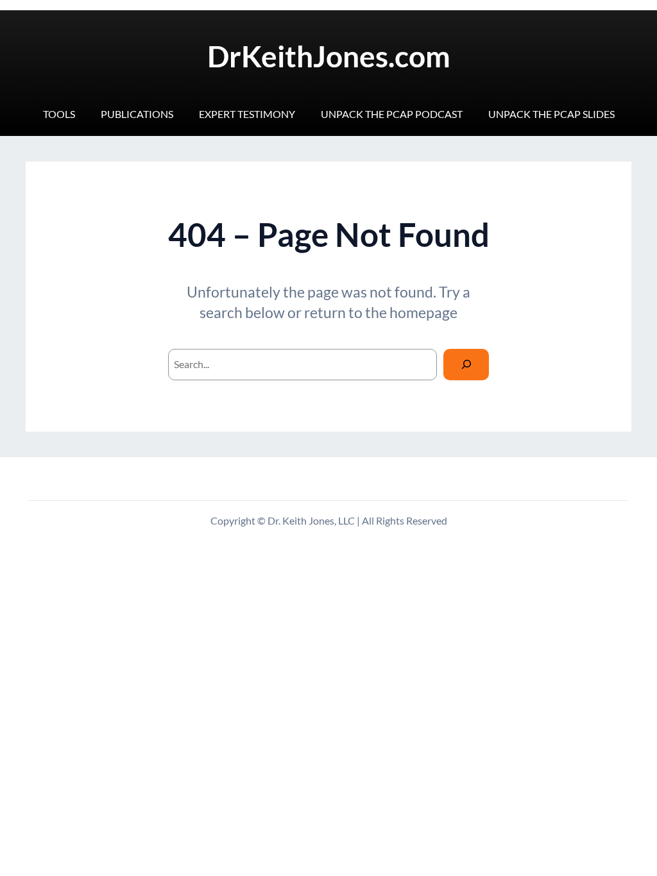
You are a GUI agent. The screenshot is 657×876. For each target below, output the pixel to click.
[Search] (466, 364)
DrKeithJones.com (328, 56)
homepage (423, 312)
